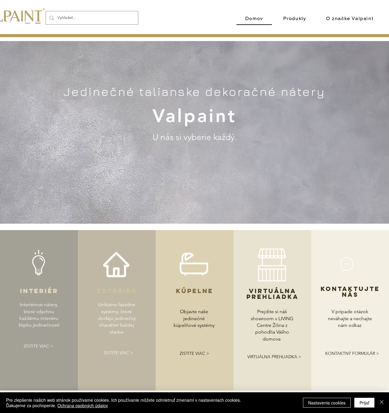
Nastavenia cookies (327, 403)
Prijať (364, 403)
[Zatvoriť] (381, 402)
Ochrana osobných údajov (82, 405)
